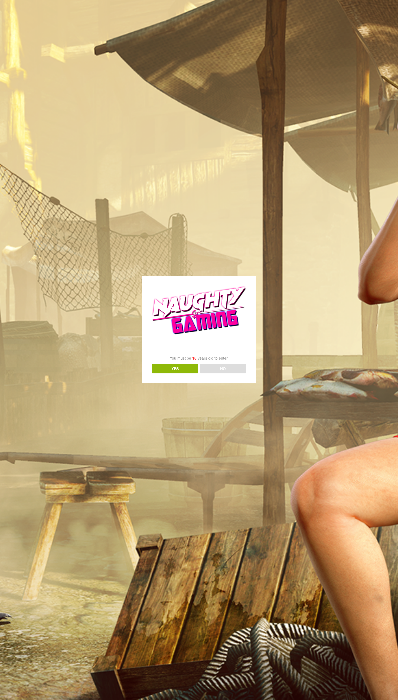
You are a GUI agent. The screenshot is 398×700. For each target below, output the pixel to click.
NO (223, 368)
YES (175, 368)
